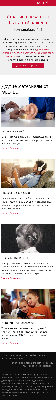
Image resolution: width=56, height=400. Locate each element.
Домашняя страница (28, 65)
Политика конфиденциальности (26, 362)
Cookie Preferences (45, 365)
